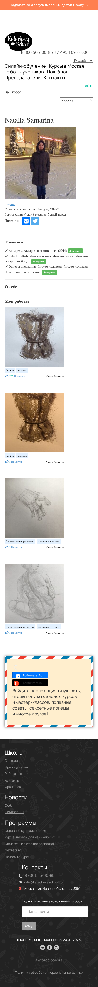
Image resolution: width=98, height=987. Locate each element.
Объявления (14, 812)
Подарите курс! (17, 856)
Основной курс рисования (25, 830)
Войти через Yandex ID (35, 683)
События (12, 805)
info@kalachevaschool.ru (43, 882)
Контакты (54, 77)
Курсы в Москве (67, 66)
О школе (11, 760)
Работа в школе (17, 773)
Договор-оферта (49, 960)
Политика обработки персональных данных (49, 972)
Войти (88, 85)
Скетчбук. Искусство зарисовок (30, 843)
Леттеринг (13, 850)
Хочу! (29, 926)
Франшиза (13, 786)
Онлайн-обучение (25, 66)
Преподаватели (23, 77)
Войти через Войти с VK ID (35, 675)
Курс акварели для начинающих (30, 837)
